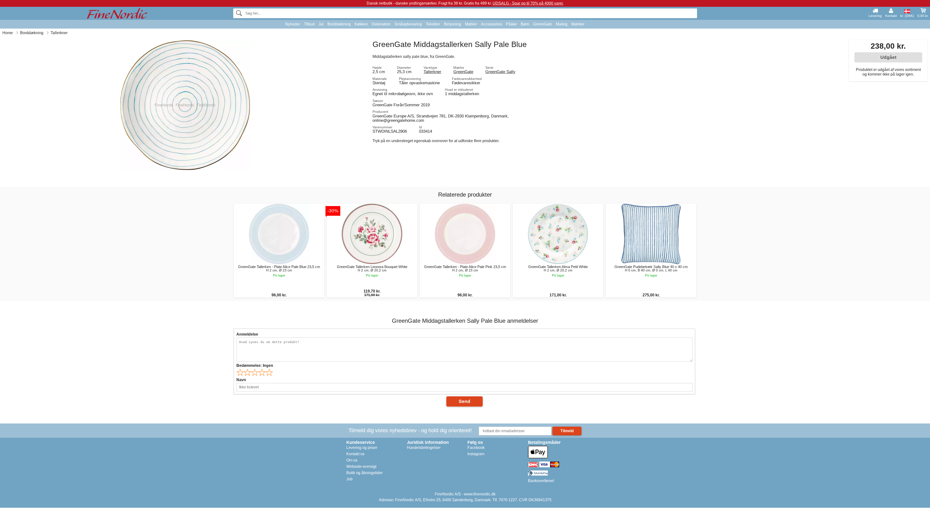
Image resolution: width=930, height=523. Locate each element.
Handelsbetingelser (424, 448)
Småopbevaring (408, 24)
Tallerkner (432, 71)
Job (349, 479)
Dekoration (381, 24)
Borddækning (339, 24)
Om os (351, 460)
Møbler (471, 24)
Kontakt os (355, 454)
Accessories (491, 24)
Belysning (452, 24)
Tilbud (309, 24)
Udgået (888, 57)
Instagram (475, 454)
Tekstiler (433, 24)
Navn (241, 380)
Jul (321, 24)
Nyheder (292, 24)
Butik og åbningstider (364, 473)
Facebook (476, 448)
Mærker (577, 24)
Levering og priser (361, 448)
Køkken (361, 24)
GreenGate (542, 24)
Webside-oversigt (361, 466)
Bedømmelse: (254, 365)
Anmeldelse (247, 334)
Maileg (561, 24)
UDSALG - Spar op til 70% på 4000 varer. (528, 3)
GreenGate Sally (500, 71)
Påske (511, 24)
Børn (525, 24)
